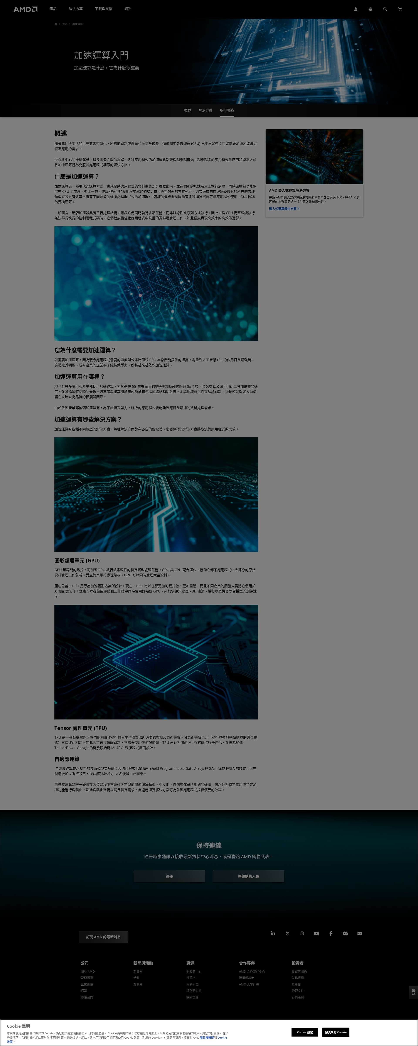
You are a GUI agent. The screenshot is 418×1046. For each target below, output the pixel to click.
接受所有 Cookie (336, 1032)
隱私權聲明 (207, 1037)
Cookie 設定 (305, 1032)
